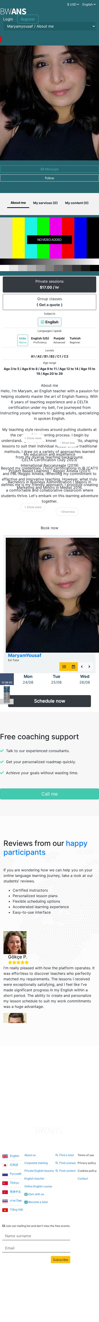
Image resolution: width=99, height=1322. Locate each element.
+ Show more (32, 438)
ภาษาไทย (15, 1200)
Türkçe (14, 1182)
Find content (67, 1170)
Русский (15, 1173)
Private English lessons (39, 1170)
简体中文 (15, 1191)
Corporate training (36, 1163)
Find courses (67, 1163)
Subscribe (60, 1260)
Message (51, 169)
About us (30, 1155)
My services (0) (45, 203)
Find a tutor (66, 1155)
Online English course (38, 1186)
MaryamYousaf (24, 655)
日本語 (13, 1164)
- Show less (67, 442)
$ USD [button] (72, 4)
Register (28, 19)
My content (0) (77, 203)
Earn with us (34, 1194)
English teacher (34, 1178)
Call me (49, 794)
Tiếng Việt (16, 1209)
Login (8, 19)
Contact (83, 1178)
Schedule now (49, 701)
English (14, 1155)
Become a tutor (36, 1202)
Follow (49, 178)
